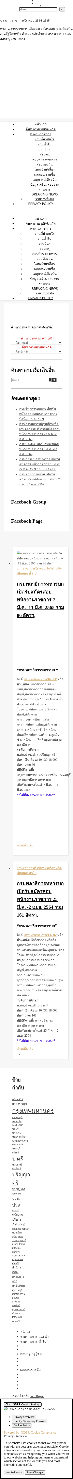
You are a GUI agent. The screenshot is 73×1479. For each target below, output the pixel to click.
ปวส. (17, 1205)
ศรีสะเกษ (16, 1248)
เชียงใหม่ (17, 1317)
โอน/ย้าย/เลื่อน (44, 169)
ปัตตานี (15, 1211)
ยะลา (20, 1236)
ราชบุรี (22, 1240)
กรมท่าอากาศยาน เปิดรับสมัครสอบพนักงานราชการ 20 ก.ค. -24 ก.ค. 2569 (40, 479)
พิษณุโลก (17, 1232)
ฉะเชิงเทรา (17, 1125)
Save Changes (35, 1472)
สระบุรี (15, 1263)
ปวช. (16, 1198)
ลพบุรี (15, 1244)
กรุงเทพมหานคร (33, 1111)
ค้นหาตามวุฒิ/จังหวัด (41, 129)
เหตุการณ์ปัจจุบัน (45, 179)
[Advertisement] (40, 643)
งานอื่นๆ (44, 149)
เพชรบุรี (16, 1321)
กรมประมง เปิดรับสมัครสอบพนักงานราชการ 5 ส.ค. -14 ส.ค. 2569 (39, 449)
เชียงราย (16, 1313)
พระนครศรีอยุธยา (20, 1229)
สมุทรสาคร (17, 1259)
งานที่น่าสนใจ (45, 139)
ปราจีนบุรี (16, 1169)
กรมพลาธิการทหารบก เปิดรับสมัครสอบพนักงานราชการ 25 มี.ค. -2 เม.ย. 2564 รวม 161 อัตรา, (40, 899)
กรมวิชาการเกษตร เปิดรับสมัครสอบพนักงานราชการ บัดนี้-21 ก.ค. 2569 (38, 414)
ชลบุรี (15, 1128)
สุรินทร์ (15, 1298)
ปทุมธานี (17, 1164)
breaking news (45, 194)
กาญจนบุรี (17, 1117)
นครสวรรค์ (17, 1144)
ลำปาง (21, 1244)
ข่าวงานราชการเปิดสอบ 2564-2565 (25, 21)
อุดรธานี (16, 1301)
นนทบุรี (16, 1148)
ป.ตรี (17, 1159)
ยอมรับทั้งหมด (13, 1472)
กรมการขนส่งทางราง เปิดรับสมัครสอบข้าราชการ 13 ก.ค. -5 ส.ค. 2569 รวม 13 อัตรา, (39, 464)
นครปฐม (16, 1133)
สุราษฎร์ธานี (18, 1294)
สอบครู (45, 154)
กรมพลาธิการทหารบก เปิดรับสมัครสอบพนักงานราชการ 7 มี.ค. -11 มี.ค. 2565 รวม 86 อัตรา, (40, 599)
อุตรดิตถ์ (16, 1305)
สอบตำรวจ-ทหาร (44, 159)
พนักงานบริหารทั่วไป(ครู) (18, 1219)
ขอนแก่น (16, 1121)
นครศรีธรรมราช (20, 1141)
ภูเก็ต (14, 1236)
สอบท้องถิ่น (44, 164)
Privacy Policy (40, 203)
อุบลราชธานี (18, 1309)
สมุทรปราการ (18, 1255)
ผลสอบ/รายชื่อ (44, 174)
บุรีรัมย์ (15, 1152)
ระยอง (15, 1240)
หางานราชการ (40, 134)
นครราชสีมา (19, 1136)
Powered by (30, 1432)
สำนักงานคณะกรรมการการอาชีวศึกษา (19, 1277)
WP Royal (37, 1396)
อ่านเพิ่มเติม (25, 845)
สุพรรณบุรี (17, 1290)
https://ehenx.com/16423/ (40, 679)
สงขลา (16, 1251)
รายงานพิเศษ (44, 199)
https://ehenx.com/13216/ (40, 935)
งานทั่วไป (44, 144)
